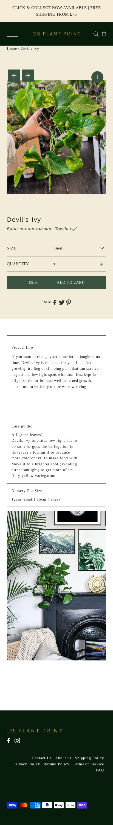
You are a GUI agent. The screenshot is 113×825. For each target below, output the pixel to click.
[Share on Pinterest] (69, 302)
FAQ (100, 770)
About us (63, 758)
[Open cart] (104, 34)
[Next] (28, 76)
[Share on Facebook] (55, 302)
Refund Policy (56, 764)
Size (11, 248)
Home (12, 48)
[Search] (96, 33)
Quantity (18, 264)
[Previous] (14, 76)
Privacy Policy (26, 764)
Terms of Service (88, 764)
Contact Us (42, 758)
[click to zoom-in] (97, 77)
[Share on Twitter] (61, 302)
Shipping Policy (89, 758)
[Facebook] (10, 743)
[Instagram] (19, 743)
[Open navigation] (14, 34)
